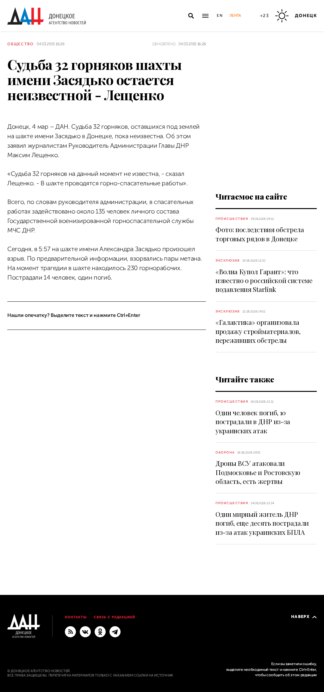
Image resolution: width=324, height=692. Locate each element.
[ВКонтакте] (85, 631)
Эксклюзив (227, 260)
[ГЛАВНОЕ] (115, 631)
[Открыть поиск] (191, 16)
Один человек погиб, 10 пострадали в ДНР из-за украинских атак (252, 421)
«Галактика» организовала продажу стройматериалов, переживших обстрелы (257, 331)
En (220, 15)
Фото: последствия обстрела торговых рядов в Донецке (259, 234)
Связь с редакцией (114, 617)
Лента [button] (235, 15)
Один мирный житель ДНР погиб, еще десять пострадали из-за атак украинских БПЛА (262, 523)
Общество (20, 44)
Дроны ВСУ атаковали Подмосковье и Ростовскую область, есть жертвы (257, 472)
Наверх (300, 616)
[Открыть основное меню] (205, 16)
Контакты (76, 617)
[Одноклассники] (100, 631)
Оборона (225, 452)
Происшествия (231, 218)
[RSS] (70, 631)
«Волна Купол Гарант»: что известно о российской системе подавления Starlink (264, 280)
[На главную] (46, 16)
